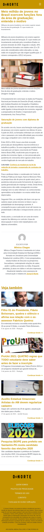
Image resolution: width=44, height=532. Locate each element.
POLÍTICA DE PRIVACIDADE (22, 489)
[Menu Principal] (40, 4)
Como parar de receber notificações (22, 502)
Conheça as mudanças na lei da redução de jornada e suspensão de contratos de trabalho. (21, 167)
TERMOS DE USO (22, 493)
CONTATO (22, 498)
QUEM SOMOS (22, 485)
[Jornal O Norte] (10, 4)
